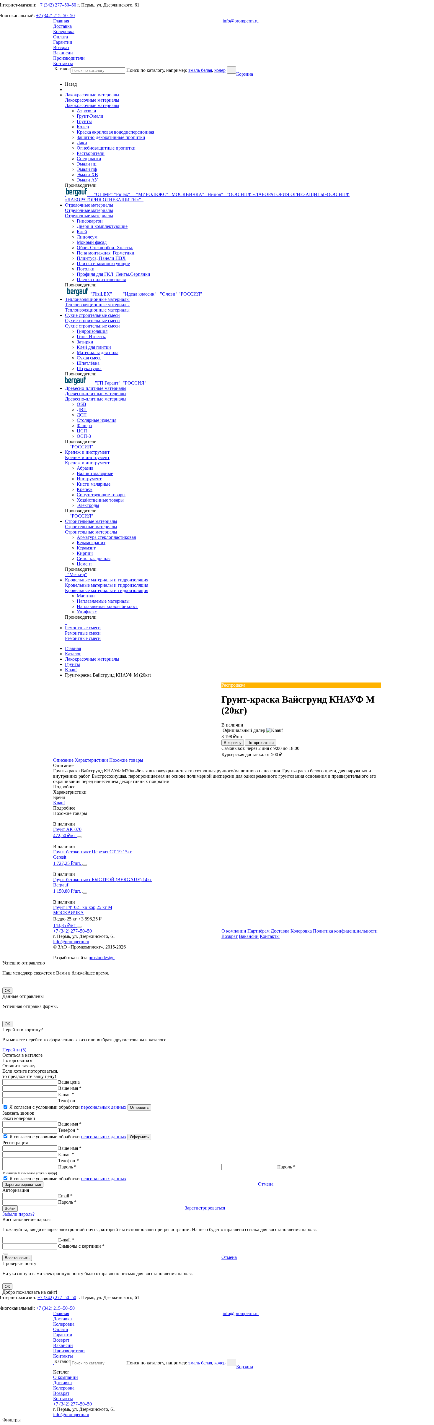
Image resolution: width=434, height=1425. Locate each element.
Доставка (62, 26)
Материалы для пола (97, 352)
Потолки (85, 268)
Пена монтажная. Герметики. (106, 252)
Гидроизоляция (92, 331)
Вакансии (63, 52)
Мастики (86, 595)
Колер (83, 126)
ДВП (82, 409)
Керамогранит (91, 542)
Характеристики (91, 760)
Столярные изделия (96, 420)
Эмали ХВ (87, 174)
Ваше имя (69, 1088)
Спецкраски (89, 158)
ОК (7, 990)
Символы (81, 1246)
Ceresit (59, 857)
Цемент (84, 563)
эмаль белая (200, 70)
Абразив (85, 468)
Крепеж (84, 489)
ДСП (82, 414)
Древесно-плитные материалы (95, 388)
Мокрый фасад (92, 242)
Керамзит (86, 547)
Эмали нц (87, 163)
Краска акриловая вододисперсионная (115, 131)
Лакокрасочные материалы (92, 94)
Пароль (67, 1166)
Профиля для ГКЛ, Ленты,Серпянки (113, 274)
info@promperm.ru (241, 20)
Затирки (85, 341)
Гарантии (62, 42)
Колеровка (63, 31)
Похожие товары (126, 760)
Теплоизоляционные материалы (97, 299)
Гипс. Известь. (91, 336)
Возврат (61, 47)
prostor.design (102, 957)
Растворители (91, 153)
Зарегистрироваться (205, 1207)
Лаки (82, 142)
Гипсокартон (90, 220)
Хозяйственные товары (100, 499)
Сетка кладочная (93, 558)
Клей (82, 231)
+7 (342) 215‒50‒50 (55, 15)
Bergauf (60, 884)
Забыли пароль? (18, 1214)
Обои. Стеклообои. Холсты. (105, 247)
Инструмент (89, 478)
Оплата (60, 36)
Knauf (59, 802)
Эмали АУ (87, 179)
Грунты (84, 121)
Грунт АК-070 (67, 829)
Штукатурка (89, 368)
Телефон (66, 1100)
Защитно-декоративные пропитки (111, 137)
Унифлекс (87, 611)
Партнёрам (258, 930)
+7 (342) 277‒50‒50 (56, 4)
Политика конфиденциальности (345, 930)
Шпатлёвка (88, 363)
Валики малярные (95, 473)
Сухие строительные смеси (92, 315)
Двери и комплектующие (102, 226)
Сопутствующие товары (101, 494)
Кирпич (85, 553)
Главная (61, 20)
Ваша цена (69, 1081)
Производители (69, 58)
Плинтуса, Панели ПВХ (101, 258)
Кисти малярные (93, 484)
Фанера (84, 425)
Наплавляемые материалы (103, 601)
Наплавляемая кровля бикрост (107, 606)
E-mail (66, 1094)
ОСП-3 (84, 436)
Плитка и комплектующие (103, 263)
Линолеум (87, 236)
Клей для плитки (94, 347)
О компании (233, 930)
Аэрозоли (86, 110)
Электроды (88, 505)
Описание (63, 760)
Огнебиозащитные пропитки (106, 147)
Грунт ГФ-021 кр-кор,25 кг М (82, 907)
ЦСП (82, 430)
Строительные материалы (91, 521)
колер (220, 70)
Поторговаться (260, 742)
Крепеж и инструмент (87, 452)
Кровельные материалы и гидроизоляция (106, 579)
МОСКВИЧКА (68, 912)
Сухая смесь (89, 357)
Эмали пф (87, 169)
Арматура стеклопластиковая (106, 537)
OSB (81, 404)
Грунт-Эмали (90, 116)
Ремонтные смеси (83, 627)
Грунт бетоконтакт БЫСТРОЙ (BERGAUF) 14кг (102, 879)
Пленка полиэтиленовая (101, 279)
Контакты (63, 63)
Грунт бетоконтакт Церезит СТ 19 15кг (92, 851)
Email (65, 1195)
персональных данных (103, 1107)
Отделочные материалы (89, 204)
